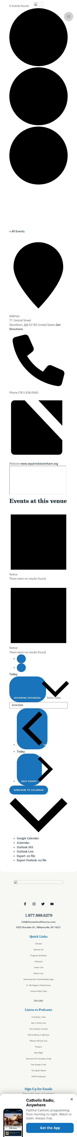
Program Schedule (38, 955)
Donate (38, 943)
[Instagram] (34, 904)
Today (13, 674)
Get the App (50, 1127)
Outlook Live (25, 851)
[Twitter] (43, 904)
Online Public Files (38, 991)
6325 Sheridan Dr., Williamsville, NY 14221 (38, 927)
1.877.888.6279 (38, 915)
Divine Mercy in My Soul (38, 1034)
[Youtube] (52, 904)
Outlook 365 (25, 847)
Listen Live (38, 967)
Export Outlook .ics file (32, 860)
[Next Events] (21, 667)
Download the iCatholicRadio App (38, 979)
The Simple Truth (38, 1064)
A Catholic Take (39, 1017)
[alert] (38, 544)
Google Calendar (28, 838)
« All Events (16, 231)
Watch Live (38, 973)
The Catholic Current (38, 1029)
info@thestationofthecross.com (38, 921)
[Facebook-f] (25, 904)
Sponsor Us (39, 949)
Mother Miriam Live (38, 1040)
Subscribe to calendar (29, 790)
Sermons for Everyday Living (38, 1058)
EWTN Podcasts (39, 1076)
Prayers (38, 1046)
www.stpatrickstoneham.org (39, 463)
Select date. (54, 697)
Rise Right (38, 1052)
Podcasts (39, 961)
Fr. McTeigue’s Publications (38, 985)
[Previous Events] (21, 658)
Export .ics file (26, 856)
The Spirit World (38, 1070)
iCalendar (23, 842)
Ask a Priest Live (38, 1023)
